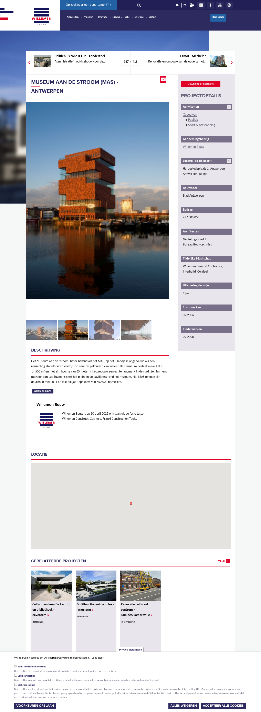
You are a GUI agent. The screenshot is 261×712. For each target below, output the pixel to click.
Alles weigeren (183, 706)
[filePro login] (192, 6)
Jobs (127, 17)
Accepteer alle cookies (223, 706)
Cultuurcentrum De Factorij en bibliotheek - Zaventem (51, 610)
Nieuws (116, 17)
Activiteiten (73, 17)
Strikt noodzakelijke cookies (32, 667)
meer (221, 561)
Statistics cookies (26, 685)
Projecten (88, 17)
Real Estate (218, 17)
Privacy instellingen (130, 649)
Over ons (139, 17)
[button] (131, 504)
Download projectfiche (201, 83)
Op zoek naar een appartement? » (88, 5)
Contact (152, 17)
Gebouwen (190, 114)
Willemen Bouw (43, 390)
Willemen (41, 16)
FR (185, 5)
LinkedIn (201, 5)
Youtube (219, 5)
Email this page (163, 79)
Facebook (210, 5)
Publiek (193, 120)
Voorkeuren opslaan (35, 706)
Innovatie (102, 17)
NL (177, 5)
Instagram (229, 5)
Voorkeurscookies (26, 676)
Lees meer (98, 657)
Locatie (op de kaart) (197, 161)
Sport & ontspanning (201, 125)
